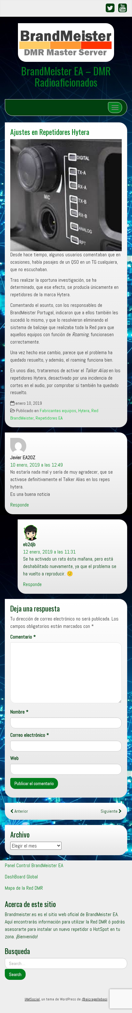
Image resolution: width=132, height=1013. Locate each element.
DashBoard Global (21, 876)
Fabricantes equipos (58, 410)
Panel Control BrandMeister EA (34, 865)
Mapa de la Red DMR (24, 888)
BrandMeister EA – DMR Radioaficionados (66, 76)
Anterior (20, 811)
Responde (19, 504)
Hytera (83, 410)
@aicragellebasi (94, 999)
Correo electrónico (29, 735)
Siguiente (110, 811)
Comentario (23, 636)
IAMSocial (32, 999)
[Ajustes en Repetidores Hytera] (66, 195)
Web (14, 758)
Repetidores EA (49, 418)
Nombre (19, 711)
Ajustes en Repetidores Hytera (49, 131)
